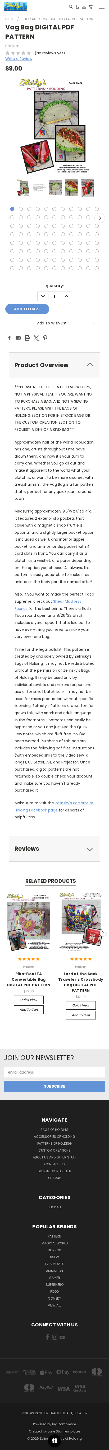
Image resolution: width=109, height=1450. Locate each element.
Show (54, 1440)
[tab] (54, 365)
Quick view (28, 999)
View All (54, 1305)
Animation (54, 1271)
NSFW (54, 1257)
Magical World (55, 1243)
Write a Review (18, 58)
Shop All (54, 1207)
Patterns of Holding (54, 1143)
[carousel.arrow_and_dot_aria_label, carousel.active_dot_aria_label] (12, 209)
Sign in (44, 1171)
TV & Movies (54, 1264)
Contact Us (54, 1164)
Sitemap (54, 1178)
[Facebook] (9, 338)
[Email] (18, 338)
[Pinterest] (45, 338)
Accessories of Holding (54, 1136)
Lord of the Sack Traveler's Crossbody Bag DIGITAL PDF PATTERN (80, 982)
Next (99, 218)
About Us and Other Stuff (54, 1157)
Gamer (54, 1277)
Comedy (54, 1298)
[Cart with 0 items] (90, 6)
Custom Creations (54, 1150)
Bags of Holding (54, 1129)
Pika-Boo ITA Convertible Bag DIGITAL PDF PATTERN (28, 979)
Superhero (54, 1284)
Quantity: (55, 286)
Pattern (54, 1236)
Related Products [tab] (50, 881)
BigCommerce (64, 1424)
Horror (54, 1250)
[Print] (27, 338)
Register (63, 1171)
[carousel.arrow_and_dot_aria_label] (21, 209)
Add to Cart (29, 1009)
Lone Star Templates (64, 1431)
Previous (9, 218)
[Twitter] (36, 338)
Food (54, 1291)
